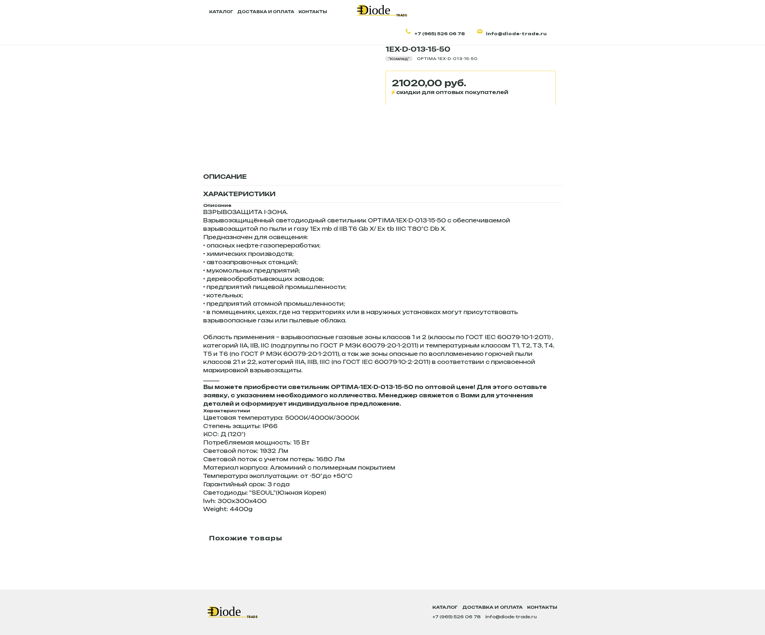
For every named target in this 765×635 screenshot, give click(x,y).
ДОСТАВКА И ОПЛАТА (265, 11)
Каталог (445, 607)
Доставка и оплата (492, 607)
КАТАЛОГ (221, 11)
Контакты (542, 607)
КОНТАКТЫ (313, 11)
